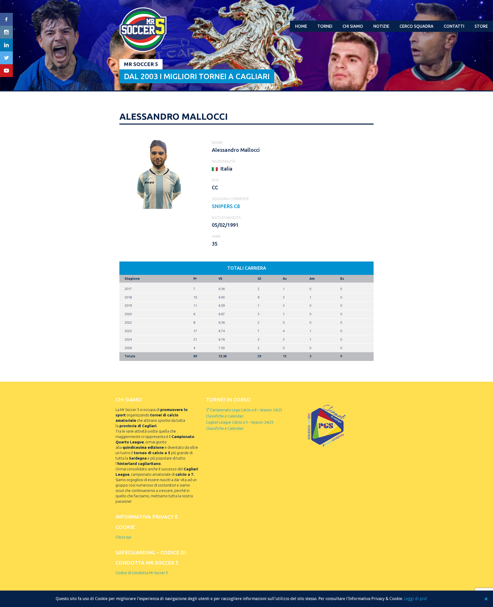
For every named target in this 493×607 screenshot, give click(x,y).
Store (481, 26)
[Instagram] (6, 32)
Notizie (381, 26)
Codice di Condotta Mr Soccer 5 (142, 573)
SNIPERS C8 (226, 206)
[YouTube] (6, 70)
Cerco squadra (416, 26)
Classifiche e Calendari (224, 416)
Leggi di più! (415, 598)
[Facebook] (6, 19)
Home (301, 26)
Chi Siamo (353, 26)
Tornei (324, 26)
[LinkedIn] (6, 45)
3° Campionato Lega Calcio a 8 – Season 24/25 (244, 410)
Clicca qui (123, 537)
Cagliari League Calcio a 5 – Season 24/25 (239, 422)
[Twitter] (6, 57)
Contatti (454, 26)
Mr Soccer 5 (141, 64)
